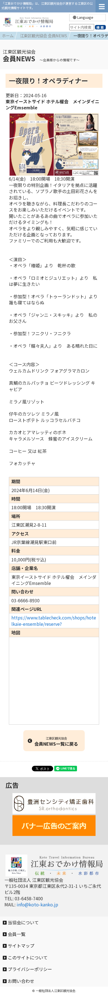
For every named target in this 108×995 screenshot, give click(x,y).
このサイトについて (27, 957)
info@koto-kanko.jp (37, 904)
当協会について (23, 922)
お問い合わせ (20, 981)
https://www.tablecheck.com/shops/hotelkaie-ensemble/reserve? (53, 620)
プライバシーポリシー (29, 969)
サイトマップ (20, 945)
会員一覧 (16, 934)
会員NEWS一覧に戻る (56, 741)
